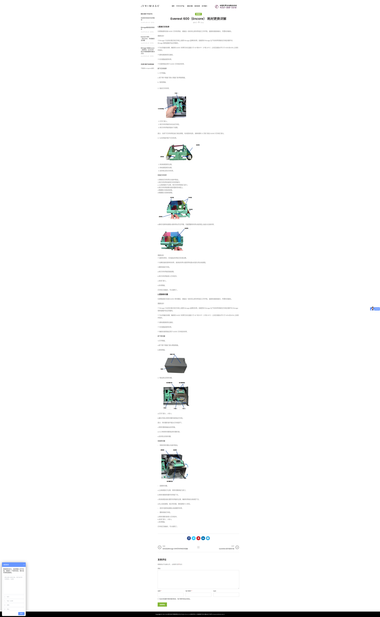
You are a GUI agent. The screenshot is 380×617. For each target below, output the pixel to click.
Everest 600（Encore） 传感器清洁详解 (147, 38)
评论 (159, 568)
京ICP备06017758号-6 (207, 614)
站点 (214, 591)
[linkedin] (203, 538)
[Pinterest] (198, 538)
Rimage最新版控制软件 (148, 28)
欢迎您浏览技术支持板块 (148, 19)
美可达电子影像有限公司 (174, 614)
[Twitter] (194, 538)
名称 (159, 591)
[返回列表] (198, 547)
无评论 (152, 22)
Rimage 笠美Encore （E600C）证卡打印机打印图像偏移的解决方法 (148, 50)
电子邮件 (189, 591)
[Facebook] (189, 538)
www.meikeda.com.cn (219, 614)
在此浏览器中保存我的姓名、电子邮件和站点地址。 (175, 599)
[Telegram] (208, 538)
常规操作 (198, 14)
